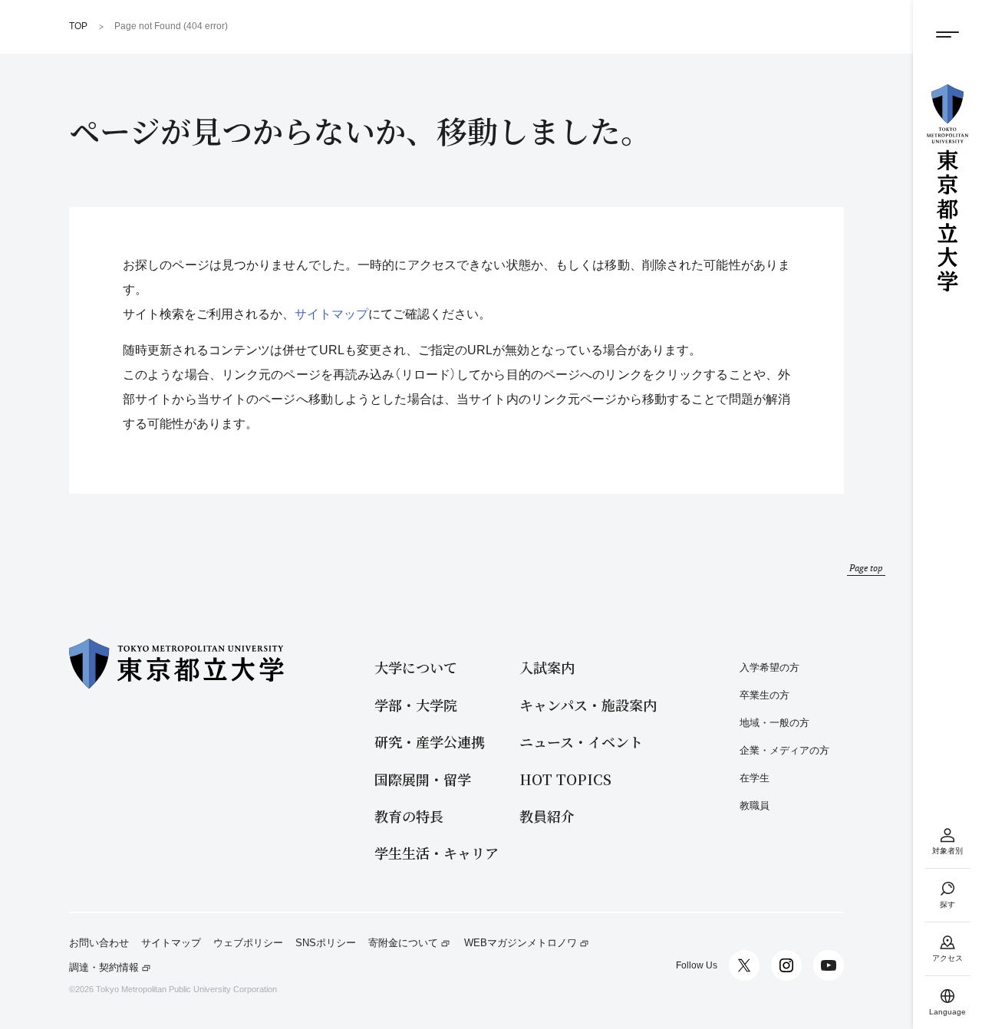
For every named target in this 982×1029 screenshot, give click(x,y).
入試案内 (547, 667)
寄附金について (403, 943)
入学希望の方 (769, 667)
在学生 (754, 778)
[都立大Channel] (828, 965)
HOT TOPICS (565, 779)
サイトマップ (331, 314)
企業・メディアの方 (784, 750)
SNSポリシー (325, 943)
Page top (866, 568)
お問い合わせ (99, 943)
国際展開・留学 (422, 779)
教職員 (754, 805)
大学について (415, 667)
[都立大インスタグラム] (786, 965)
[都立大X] (744, 965)
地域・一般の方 (774, 723)
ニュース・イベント (581, 741)
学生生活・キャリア (436, 853)
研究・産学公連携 (429, 741)
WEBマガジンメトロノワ (520, 943)
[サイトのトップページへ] (947, 188)
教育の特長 (408, 816)
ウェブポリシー (248, 943)
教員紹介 (547, 816)
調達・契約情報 (104, 967)
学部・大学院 (415, 705)
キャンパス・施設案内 (588, 705)
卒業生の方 (764, 695)
